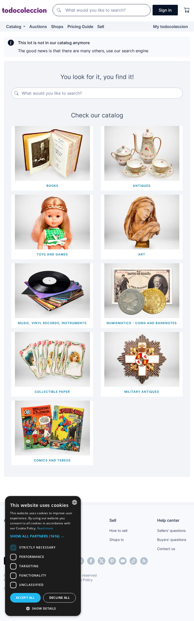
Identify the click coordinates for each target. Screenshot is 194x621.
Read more (45, 528)
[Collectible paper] (52, 358)
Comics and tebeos (52, 460)
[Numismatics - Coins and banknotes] (141, 290)
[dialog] (43, 556)
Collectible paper (52, 392)
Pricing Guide (80, 26)
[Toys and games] (52, 221)
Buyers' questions (171, 539)
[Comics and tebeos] (52, 427)
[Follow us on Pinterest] (112, 561)
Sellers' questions (171, 530)
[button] (43, 536)
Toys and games (52, 254)
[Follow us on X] (101, 561)
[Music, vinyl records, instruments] (52, 290)
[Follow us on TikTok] (133, 561)
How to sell (118, 530)
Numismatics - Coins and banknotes (142, 323)
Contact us (166, 549)
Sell (100, 26)
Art (141, 254)
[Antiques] (141, 153)
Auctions (38, 26)
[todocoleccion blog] (144, 561)
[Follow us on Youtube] (123, 561)
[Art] (141, 221)
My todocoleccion (170, 26)
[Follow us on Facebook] (91, 561)
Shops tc (116, 539)
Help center (168, 520)
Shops (57, 26)
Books (52, 186)
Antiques (142, 186)
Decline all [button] (59, 598)
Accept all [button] (25, 598)
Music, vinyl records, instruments (52, 323)
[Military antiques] (141, 358)
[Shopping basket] (187, 10)
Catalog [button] (14, 26)
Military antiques (141, 392)
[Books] (52, 153)
